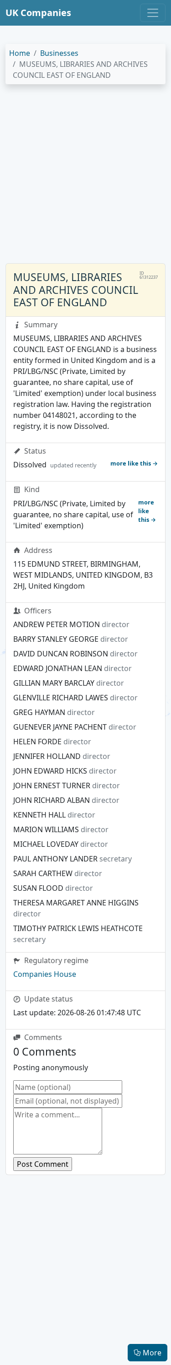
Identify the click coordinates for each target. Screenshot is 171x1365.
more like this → (134, 463)
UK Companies (38, 12)
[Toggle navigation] (153, 13)
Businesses (59, 53)
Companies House (44, 974)
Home (19, 53)
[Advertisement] (85, 177)
